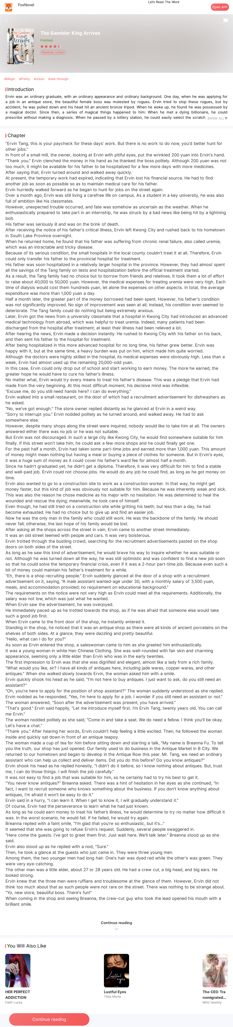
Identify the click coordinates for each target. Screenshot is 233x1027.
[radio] (42, 46)
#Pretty (25, 79)
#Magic (10, 79)
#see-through (58, 79)
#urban (40, 79)
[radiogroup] (50, 46)
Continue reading (49, 1019)
